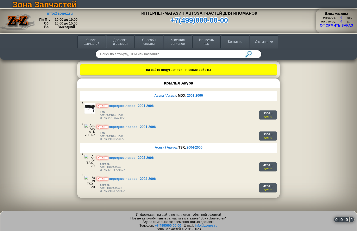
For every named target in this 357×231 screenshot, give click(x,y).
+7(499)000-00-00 (199, 20)
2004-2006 (194, 147)
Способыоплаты (149, 41)
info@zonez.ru (60, 13)
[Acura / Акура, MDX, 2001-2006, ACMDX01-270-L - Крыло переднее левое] (89, 108)
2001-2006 (195, 95)
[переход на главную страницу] (17, 11)
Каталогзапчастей (91, 41)
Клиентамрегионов (177, 41)
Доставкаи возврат (120, 41)
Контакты (235, 41)
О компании (264, 41)
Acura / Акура (165, 95)
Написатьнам (206, 41)
